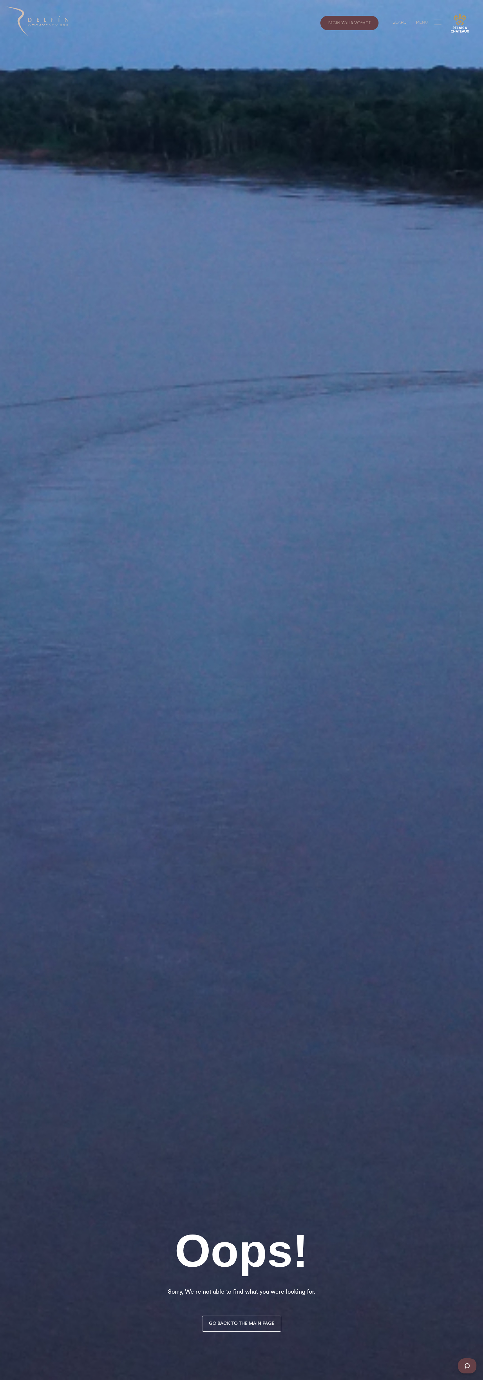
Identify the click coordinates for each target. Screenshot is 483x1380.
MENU (422, 23)
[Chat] (467, 1365)
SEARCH (401, 23)
